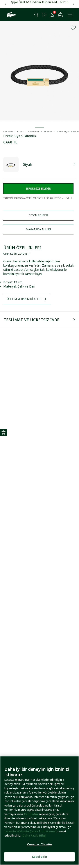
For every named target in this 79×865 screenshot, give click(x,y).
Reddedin (31, 814)
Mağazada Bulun (38, 229)
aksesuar (33, 131)
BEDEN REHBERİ (38, 215)
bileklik (48, 131)
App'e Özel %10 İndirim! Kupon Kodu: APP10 (39, 2)
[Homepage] (10, 15)
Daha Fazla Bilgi (34, 835)
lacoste (8, 131)
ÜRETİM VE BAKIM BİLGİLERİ (24, 299)
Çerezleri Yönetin (39, 844)
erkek (20, 131)
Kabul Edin (39, 857)
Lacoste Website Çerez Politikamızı (30, 831)
